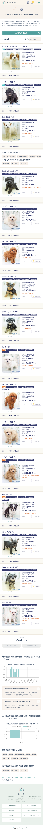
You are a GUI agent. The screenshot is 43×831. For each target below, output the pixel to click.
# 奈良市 (5, 156)
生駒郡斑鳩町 (24, 758)
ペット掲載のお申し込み (11, 805)
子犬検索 (15, 777)
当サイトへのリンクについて (31, 815)
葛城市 (34, 755)
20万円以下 (14, 163)
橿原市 (11, 755)
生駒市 (28, 755)
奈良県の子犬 (31, 777)
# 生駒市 (32, 156)
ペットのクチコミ (31, 805)
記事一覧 (11, 810)
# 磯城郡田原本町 (22, 156)
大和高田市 (6, 758)
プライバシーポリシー (31, 810)
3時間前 (23, 136)
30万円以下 (24, 163)
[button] (8, 71)
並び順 (27, 39)
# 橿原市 (12, 156)
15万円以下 (6, 163)
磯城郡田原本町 (19, 755)
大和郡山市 (14, 758)
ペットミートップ (7, 777)
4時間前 (23, 66)
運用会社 (11, 819)
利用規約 (11, 815)
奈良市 (5, 755)
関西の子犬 (23, 777)
